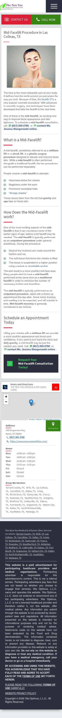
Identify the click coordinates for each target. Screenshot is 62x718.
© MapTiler (38, 419)
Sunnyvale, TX (32, 540)
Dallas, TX (37, 537)
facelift (45, 99)
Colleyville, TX (29, 547)
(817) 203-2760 (16, 437)
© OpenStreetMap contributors (51, 419)
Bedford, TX (15, 547)
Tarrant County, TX (25, 533)
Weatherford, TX (31, 544)
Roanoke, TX (15, 544)
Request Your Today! (35, 363)
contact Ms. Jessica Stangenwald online (27, 127)
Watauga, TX (15, 557)
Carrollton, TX (24, 537)
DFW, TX (40, 533)
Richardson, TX (16, 540)
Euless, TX (43, 547)
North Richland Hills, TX (20, 554)
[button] (31, 402)
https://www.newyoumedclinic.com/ (28, 441)
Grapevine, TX (23, 550)
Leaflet (32, 419)
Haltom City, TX (39, 550)
